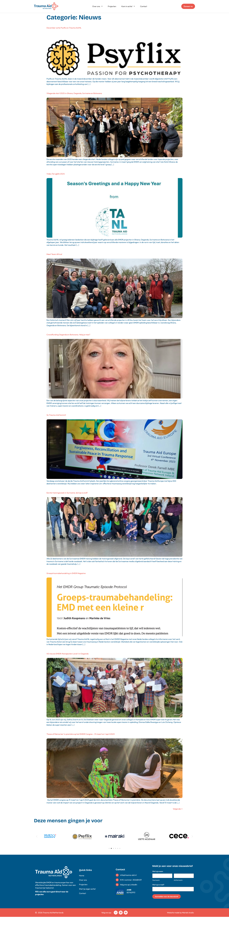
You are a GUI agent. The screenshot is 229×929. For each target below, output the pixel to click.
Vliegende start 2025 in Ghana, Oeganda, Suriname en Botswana (74, 93)
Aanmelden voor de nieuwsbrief (166, 896)
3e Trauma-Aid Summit (56, 415)
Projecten (112, 6)
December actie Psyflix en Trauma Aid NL (64, 28)
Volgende (177, 809)
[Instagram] (116, 912)
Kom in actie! (126, 6)
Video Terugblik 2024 (56, 174)
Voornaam (156, 880)
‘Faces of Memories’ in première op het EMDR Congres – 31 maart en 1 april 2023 (81, 734)
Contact (143, 6)
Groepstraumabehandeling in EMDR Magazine (66, 573)
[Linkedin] (121, 912)
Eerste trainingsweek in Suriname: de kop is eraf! (67, 493)
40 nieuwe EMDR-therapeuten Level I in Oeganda (67, 653)
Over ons (96, 6)
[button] (36, 836)
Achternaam (178, 880)
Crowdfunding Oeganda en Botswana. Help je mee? (68, 334)
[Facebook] (126, 912)
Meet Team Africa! (54, 254)
